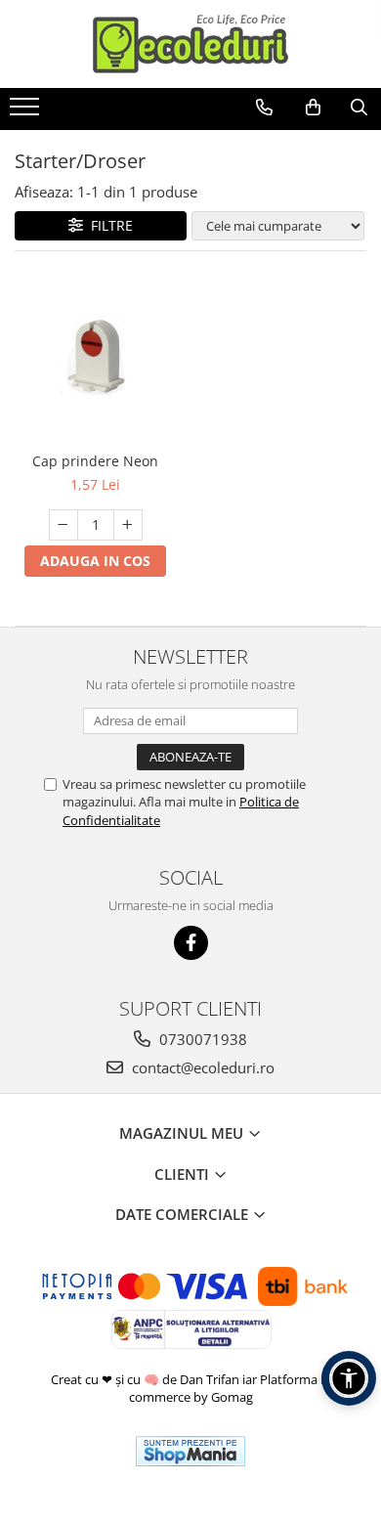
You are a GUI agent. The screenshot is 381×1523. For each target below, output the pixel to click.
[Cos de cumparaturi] (313, 107)
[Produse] (27, 112)
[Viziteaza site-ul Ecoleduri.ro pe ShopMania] (190, 1451)
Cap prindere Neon (95, 461)
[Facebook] (191, 943)
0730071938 (201, 1039)
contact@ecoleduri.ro (201, 1067)
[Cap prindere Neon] (95, 356)
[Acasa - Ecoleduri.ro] (190, 44)
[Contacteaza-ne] (264, 107)
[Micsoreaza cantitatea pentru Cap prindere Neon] (63, 525)
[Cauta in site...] (359, 107)
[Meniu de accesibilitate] (348, 1378)
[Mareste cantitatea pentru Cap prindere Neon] (128, 525)
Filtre (108, 225)
